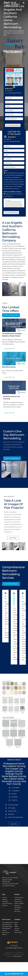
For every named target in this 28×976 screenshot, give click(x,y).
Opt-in (6, 170)
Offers (16, 926)
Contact (4, 897)
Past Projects (18, 932)
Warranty (4, 899)
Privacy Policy (17, 956)
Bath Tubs (17, 911)
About (16, 922)
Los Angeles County (7, 922)
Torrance (14, 800)
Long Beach (15, 791)
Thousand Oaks (13, 805)
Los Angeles (15, 787)
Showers (17, 909)
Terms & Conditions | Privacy (12, 191)
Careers (17, 930)
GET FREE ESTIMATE (12, 125)
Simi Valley (11, 808)
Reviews (17, 928)
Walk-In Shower (19, 903)
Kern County (5, 932)
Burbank (11, 814)
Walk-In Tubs (18, 901)
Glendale (14, 797)
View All (4, 934)
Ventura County (6, 924)
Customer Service (7, 903)
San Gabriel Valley (7, 926)
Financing (5, 901)
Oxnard (14, 794)
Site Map (4, 905)
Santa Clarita (12, 811)
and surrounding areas (15, 817)
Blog (16, 924)
